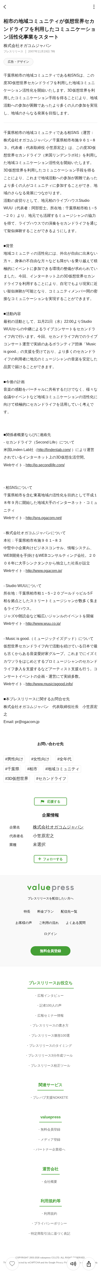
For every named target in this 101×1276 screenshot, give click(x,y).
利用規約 (50, 1213)
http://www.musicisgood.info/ (49, 684)
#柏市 (32, 769)
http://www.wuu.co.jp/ (43, 623)
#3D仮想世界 (16, 778)
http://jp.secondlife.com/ (45, 465)
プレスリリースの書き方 (50, 1025)
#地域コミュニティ (62, 769)
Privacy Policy (63, 1262)
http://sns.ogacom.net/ (44, 518)
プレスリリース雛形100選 (50, 1035)
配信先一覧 (69, 911)
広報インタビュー (50, 995)
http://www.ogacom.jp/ (44, 570)
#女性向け (40, 759)
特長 (27, 911)
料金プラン (45, 911)
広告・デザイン (18, 61)
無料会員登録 (50, 951)
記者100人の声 (50, 1005)
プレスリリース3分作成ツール (50, 1055)
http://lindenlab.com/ (54, 449)
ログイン (50, 934)
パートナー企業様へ (50, 1149)
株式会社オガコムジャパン (27, 45)
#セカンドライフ (51, 778)
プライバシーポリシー (50, 1223)
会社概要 (50, 1181)
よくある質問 (75, 923)
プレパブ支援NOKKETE (50, 1097)
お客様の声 (24, 923)
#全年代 (64, 759)
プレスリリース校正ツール (50, 1065)
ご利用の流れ (49, 923)
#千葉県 (12, 769)
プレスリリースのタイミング (50, 1045)
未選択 (39, 844)
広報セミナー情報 (50, 1015)
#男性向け (14, 759)
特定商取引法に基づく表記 (50, 1233)
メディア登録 (50, 1139)
